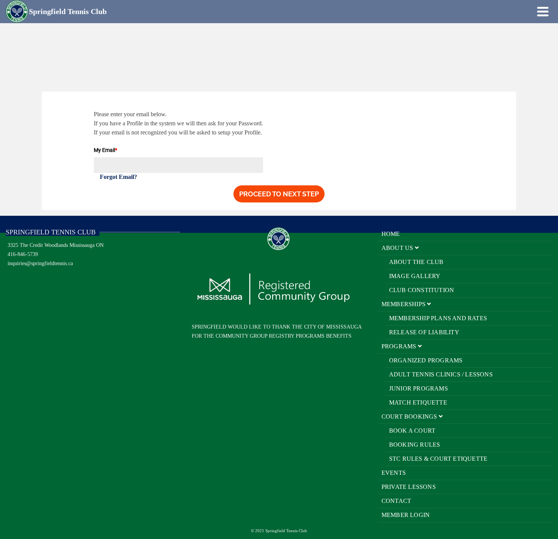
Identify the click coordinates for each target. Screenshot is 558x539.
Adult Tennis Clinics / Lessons (441, 374)
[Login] (529, 11)
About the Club (416, 262)
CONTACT (396, 501)
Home (390, 234)
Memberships (404, 304)
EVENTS (393, 472)
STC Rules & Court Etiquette (438, 458)
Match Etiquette (418, 402)
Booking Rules (414, 444)
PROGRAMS (399, 346)
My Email (105, 149)
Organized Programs (426, 360)
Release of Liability (424, 332)
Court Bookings (410, 416)
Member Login (405, 515)
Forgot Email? (118, 177)
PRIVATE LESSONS (408, 487)
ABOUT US (398, 248)
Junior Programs (418, 388)
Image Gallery (415, 276)
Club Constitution (421, 290)
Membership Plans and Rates (438, 318)
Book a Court (412, 430)
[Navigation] (542, 11)
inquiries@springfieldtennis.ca (40, 263)
